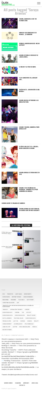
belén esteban (6, 329)
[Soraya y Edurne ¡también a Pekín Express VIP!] (10, 142)
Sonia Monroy (7, 324)
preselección (6, 321)
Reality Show (31, 315)
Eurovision (6, 297)
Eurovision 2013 (20, 315)
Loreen (27, 309)
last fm (15, 321)
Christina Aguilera (8, 302)
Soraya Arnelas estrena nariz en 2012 (29, 173)
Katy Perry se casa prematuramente (20, 340)
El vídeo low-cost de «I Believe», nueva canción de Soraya (29, 147)
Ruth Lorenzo (7, 318)
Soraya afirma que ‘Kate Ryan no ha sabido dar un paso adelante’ (29, 209)
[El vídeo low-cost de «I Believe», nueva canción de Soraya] (10, 168)
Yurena (17, 312)
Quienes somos (8, 383)
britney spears (16, 297)
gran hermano (28, 297)
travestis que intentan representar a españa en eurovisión (17, 306)
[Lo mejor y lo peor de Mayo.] (10, 73)
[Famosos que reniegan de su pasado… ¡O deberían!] (10, 39)
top (23, 312)
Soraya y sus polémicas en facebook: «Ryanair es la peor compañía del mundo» (28, 189)
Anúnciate (26, 383)
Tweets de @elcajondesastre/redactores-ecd (19, 375)
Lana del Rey (6, 327)
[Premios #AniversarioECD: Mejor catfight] (10, 50)
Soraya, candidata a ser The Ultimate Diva (28, 19)
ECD (3, 294)
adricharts (27, 294)
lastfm (15, 327)
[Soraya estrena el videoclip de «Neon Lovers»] (10, 62)
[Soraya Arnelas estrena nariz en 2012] (10, 183)
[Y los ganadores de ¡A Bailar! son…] (10, 85)
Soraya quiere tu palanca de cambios (13, 203)
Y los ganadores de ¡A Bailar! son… (28, 78)
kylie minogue (29, 324)
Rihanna (13, 300)
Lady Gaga (18, 294)
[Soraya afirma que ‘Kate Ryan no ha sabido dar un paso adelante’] (10, 217)
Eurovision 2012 (31, 318)
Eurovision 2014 (7, 315)
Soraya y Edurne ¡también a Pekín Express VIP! (29, 128)
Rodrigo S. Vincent (9, 346)
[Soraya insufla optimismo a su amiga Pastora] (10, 122)
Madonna (5, 300)
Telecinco (21, 300)
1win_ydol (5, 343)
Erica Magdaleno (24, 327)
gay (18, 302)
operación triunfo (16, 309)
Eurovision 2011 (7, 312)
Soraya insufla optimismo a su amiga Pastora (29, 101)
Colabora (18, 383)
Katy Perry (30, 300)
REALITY (36, 321)
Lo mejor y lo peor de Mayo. (27, 67)
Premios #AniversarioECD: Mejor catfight (29, 44)
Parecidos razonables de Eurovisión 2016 (17, 358)
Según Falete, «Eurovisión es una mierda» (29, 90)
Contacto (22, 385)
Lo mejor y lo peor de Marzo (20, 368)
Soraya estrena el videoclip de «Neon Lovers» (28, 56)
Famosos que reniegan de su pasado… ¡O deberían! (28, 33)
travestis (10, 294)
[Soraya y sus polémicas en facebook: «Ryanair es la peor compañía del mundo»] (10, 198)
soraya (29, 321)
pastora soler (18, 318)
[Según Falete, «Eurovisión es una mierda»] (10, 95)
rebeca (34, 327)
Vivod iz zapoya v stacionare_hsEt (15, 339)
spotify (28, 312)
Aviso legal (35, 383)
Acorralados (18, 324)
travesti (5, 309)
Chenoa (22, 321)
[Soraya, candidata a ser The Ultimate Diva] (10, 28)
